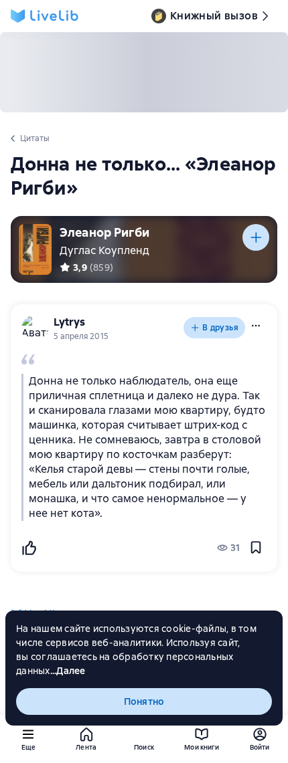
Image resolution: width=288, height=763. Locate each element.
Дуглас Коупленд (104, 250)
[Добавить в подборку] (255, 237)
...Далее (68, 671)
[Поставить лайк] (29, 547)
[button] (256, 325)
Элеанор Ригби (104, 232)
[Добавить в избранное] (256, 547)
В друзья (220, 327)
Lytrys (69, 322)
